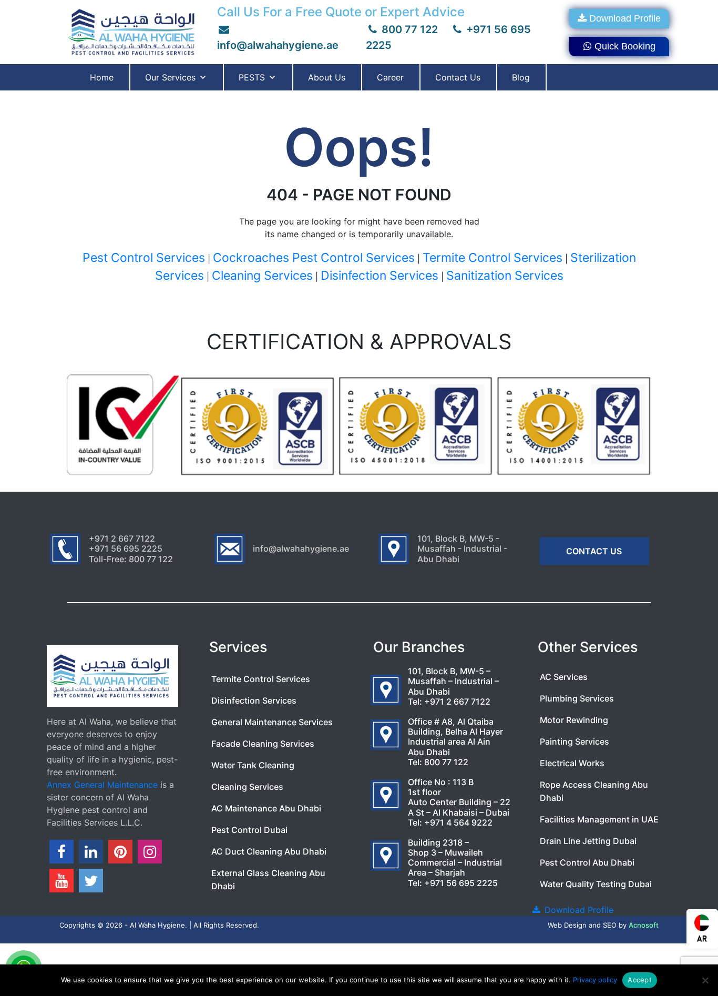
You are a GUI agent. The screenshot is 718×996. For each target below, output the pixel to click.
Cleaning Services (262, 275)
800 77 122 (408, 29)
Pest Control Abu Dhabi (587, 862)
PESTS (252, 77)
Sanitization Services (504, 275)
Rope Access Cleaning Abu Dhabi (594, 791)
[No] (705, 980)
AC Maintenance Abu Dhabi (266, 808)
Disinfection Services (379, 275)
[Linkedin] (91, 851)
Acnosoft (644, 925)
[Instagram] (150, 851)
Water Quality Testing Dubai (596, 884)
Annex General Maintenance (102, 784)
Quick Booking (624, 46)
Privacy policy (595, 979)
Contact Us (457, 77)
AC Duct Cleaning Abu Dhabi (268, 851)
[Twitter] (91, 880)
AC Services (564, 677)
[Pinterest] (120, 851)
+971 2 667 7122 (457, 701)
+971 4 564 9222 (458, 822)
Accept (640, 979)
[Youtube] (61, 880)
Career (390, 77)
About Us (326, 77)
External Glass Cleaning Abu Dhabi (268, 879)
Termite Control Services (492, 257)
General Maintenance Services (272, 722)
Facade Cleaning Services (262, 743)
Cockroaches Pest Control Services (314, 257)
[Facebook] (61, 851)
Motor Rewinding (574, 720)
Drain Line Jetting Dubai (588, 841)
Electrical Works (572, 763)
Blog (521, 77)
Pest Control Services (144, 257)
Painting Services (574, 741)
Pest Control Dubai (249, 830)
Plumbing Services (577, 698)
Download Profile (625, 18)
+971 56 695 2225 (461, 883)
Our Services (170, 77)
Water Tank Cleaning (252, 765)
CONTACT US (594, 551)
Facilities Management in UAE (599, 819)
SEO (610, 925)
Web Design (567, 925)
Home (102, 77)
